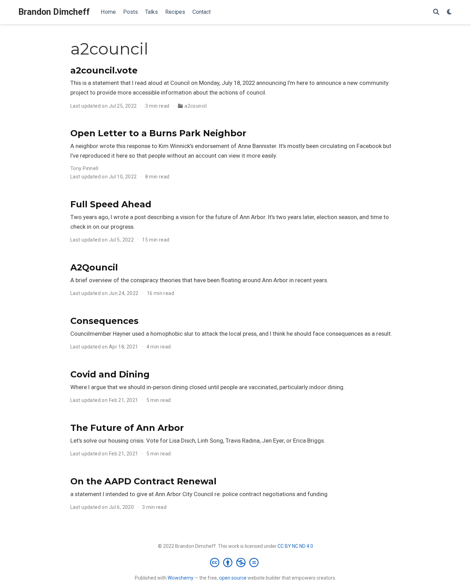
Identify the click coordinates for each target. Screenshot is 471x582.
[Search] (436, 12)
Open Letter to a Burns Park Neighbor (158, 133)
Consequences (104, 321)
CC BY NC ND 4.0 (295, 546)
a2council (195, 106)
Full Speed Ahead (110, 204)
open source (233, 578)
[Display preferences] (450, 12)
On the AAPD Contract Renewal (143, 481)
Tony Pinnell (84, 168)
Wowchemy (180, 578)
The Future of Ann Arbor (127, 428)
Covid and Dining (110, 374)
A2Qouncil (94, 267)
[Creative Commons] (235, 562)
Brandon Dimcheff (54, 12)
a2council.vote (104, 70)
